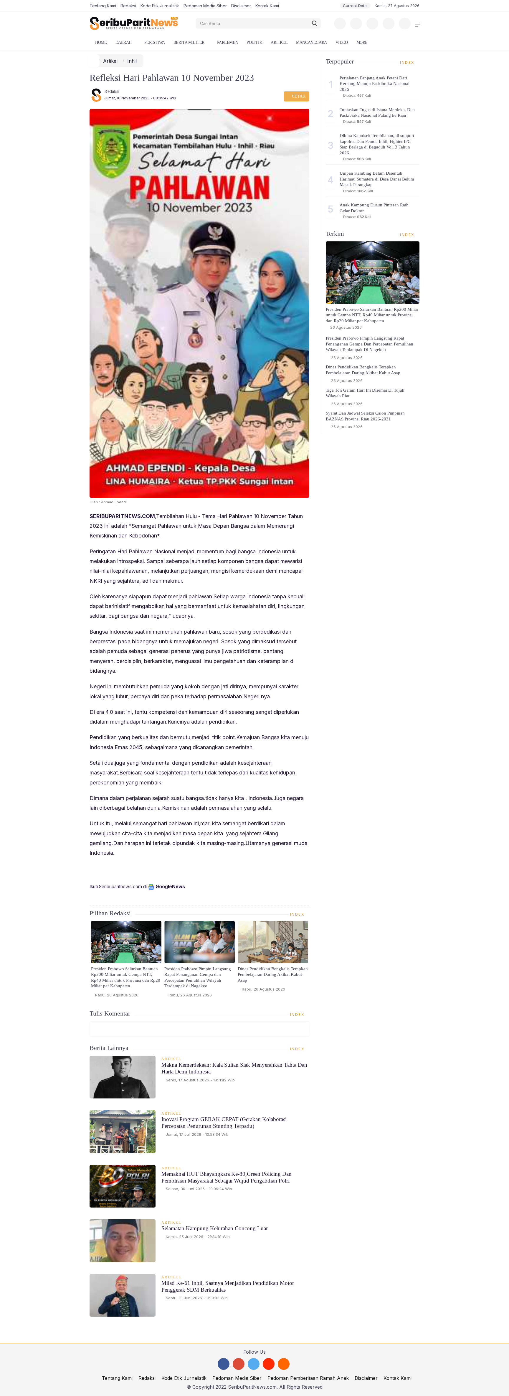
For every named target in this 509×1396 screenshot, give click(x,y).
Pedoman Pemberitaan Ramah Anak (308, 1378)
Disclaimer (241, 5)
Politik (254, 42)
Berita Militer (188, 42)
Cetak (298, 96)
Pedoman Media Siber (205, 5)
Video (342, 42)
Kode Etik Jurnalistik (160, 5)
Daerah (123, 42)
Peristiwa (154, 42)
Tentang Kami (103, 5)
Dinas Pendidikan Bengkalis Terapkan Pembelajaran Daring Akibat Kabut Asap (273, 974)
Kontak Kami (267, 5)
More (362, 42)
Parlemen (227, 42)
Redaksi (128, 5)
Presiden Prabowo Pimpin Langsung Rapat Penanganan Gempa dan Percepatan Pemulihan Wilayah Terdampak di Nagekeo (197, 977)
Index (298, 914)
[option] (126, 961)
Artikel (279, 42)
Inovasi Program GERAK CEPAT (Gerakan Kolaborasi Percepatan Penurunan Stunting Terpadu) (224, 1122)
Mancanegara (311, 42)
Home (100, 42)
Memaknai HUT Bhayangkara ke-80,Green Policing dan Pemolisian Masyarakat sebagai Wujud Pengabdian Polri (226, 1177)
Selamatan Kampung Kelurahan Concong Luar (214, 1228)
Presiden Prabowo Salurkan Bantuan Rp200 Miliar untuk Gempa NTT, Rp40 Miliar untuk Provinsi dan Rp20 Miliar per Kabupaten (125, 977)
